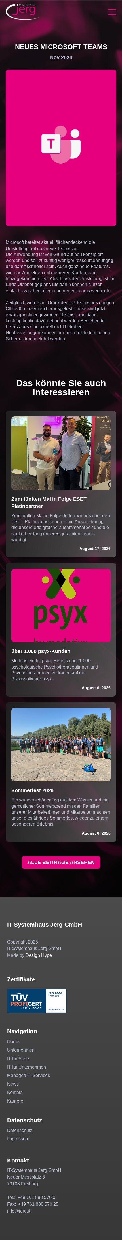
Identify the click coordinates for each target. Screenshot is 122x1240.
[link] (23, 12)
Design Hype (39, 955)
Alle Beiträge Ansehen (61, 862)
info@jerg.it (18, 1211)
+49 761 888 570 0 (36, 1197)
